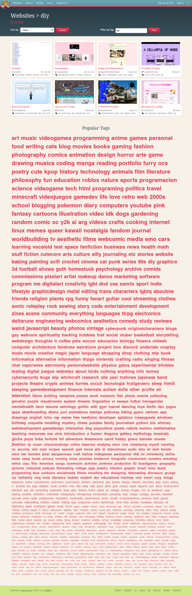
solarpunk (26, 553)
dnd (48, 113)
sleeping (20, 389)
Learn (50, 2)
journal (141, 230)
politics (135, 188)
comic (42, 222)
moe (43, 553)
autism (109, 389)
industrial (27, 557)
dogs (122, 213)
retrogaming (84, 494)
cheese (14, 567)
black (99, 560)
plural (29, 519)
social (112, 335)
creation (46, 523)
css (114, 283)
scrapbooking (23, 526)
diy (41, 74)
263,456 (91, 110)
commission (100, 553)
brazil (165, 519)
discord (130, 347)
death (161, 468)
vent (138, 477)
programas (157, 513)
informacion (64, 550)
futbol (135, 401)
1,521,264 (90, 72)
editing (89, 291)
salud (101, 506)
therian (134, 502)
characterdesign (56, 444)
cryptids (63, 536)
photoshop (102, 574)
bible (14, 519)
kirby (154, 516)
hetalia (128, 533)
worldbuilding (30, 239)
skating (16, 494)
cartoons (45, 213)
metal (73, 291)
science (36, 74)
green (77, 506)
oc (55, 222)
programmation (111, 547)
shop (127, 353)
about (81, 371)
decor (94, 547)
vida (81, 516)
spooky (44, 564)
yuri (63, 411)
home (16, 458)
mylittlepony (131, 540)
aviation (161, 526)
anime (119, 138)
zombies (43, 571)
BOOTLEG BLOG (20, 106)
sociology (128, 509)
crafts (116, 222)
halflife (176, 571)
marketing (126, 276)
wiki (94, 406)
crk (20, 547)
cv (13, 533)
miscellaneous (89, 571)
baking (19, 261)
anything (126, 371)
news (133, 246)
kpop (51, 171)
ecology (144, 494)
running (61, 458)
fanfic (151, 406)
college (115, 490)
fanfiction (91, 246)
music (147, 74)
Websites (17, 2)
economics (27, 513)
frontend (137, 567)
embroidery (120, 560)
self (13, 574)
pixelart (53, 276)
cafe (92, 486)
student (86, 477)
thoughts (43, 341)
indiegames (103, 454)
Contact (177, 590)
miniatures (146, 571)
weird (18, 327)
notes (29, 540)
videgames (100, 571)
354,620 (134, 72)
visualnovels (51, 401)
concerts (54, 536)
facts (104, 560)
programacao (18, 523)
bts (106, 472)
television (21, 395)
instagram (50, 553)
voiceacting (74, 536)
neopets (108, 567)
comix (116, 113)
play (92, 543)
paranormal (122, 454)
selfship (31, 543)
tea (28, 486)
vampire (144, 543)
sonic (18, 305)
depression (92, 530)
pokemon (69, 205)
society (115, 536)
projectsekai (117, 574)
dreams (84, 401)
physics (109, 365)
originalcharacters (146, 328)
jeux (171, 564)
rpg (70, 298)
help (125, 494)
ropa (75, 509)
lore (117, 347)
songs (60, 463)
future (108, 557)
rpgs (91, 468)
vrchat (115, 557)
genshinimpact (58, 533)
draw (66, 490)
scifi (55, 261)
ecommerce (72, 482)
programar (84, 502)
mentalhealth (31, 113)
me (36, 283)
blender (145, 438)
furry (149, 163)
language (90, 353)
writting (58, 516)
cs (161, 550)
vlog (37, 477)
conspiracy (128, 519)
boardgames (148, 463)
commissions (27, 276)
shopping (110, 353)
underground (128, 550)
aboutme (163, 291)
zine (88, 113)
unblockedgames (143, 557)
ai (74, 222)
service (105, 519)
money (152, 371)
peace (170, 571)
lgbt (92, 283)
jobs (110, 571)
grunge (170, 472)
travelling (95, 472)
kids (48, 543)
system (70, 401)
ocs (163, 163)
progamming (21, 472)
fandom (120, 230)
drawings (20, 417)
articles (15, 547)
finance (75, 389)
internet (159, 222)
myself (154, 444)
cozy (158, 477)
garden (172, 530)
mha (47, 560)
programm (128, 564)
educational (110, 477)
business (114, 246)
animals (122, 171)
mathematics (164, 428)
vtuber (126, 335)
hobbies (87, 335)
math (120, 74)
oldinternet (60, 553)
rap (56, 417)
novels (159, 438)
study (145, 320)
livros (166, 482)
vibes (102, 550)
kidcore (150, 519)
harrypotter (133, 530)
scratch (62, 486)
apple (143, 550)
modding (52, 422)
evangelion (25, 560)
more (34, 560)
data (141, 449)
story (83, 305)
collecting (158, 395)
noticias (167, 550)
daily (151, 547)
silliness (173, 567)
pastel (100, 490)
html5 (169, 383)
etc (132, 253)
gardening (144, 213)
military (135, 553)
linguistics (101, 401)
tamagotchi (142, 564)
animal (171, 547)
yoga (167, 490)
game (155, 154)
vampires (67, 395)
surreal (132, 526)
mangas (70, 513)
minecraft (24, 196)
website (164, 253)
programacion (158, 180)
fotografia (118, 458)
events (142, 395)
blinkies (166, 365)
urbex (103, 74)
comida (152, 268)
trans (105, 291)
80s (78, 486)
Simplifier (16, 68)
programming (91, 138)
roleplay (35, 305)
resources (36, 433)
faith (67, 571)
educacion (108, 341)
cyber (34, 498)
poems (82, 395)
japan (74, 353)
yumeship (115, 494)
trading (65, 502)
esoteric (64, 540)
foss (94, 536)
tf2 (135, 463)
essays (130, 74)
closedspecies (116, 533)
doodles (78, 547)
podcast (48, 468)
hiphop (87, 454)
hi (39, 509)
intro (48, 417)
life (104, 196)
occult (96, 383)
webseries (135, 523)
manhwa (127, 477)
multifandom (118, 564)
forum (68, 506)
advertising (170, 560)
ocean (37, 444)
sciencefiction (54, 526)
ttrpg (127, 313)
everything (81, 313)
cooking (136, 222)
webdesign (22, 341)
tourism (75, 519)
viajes (90, 557)
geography (167, 463)
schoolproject (22, 533)
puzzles (95, 422)
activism (90, 463)
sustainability (122, 526)
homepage (90, 516)
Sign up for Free (165, 2)
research (90, 377)
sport (142, 283)
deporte (142, 486)
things (168, 477)
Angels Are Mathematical (110, 68)
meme (66, 417)
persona (146, 498)
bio (153, 422)
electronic (98, 482)
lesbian (73, 477)
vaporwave (32, 365)
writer (37, 536)
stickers (85, 482)
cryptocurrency (57, 557)
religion (39, 298)
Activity (40, 2)
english (35, 417)
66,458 (177, 110)
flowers (143, 341)
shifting (14, 571)
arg (82, 222)
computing (42, 490)
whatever (157, 490)
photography (63, 74)
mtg (86, 543)
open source (26, 590)
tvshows (128, 377)
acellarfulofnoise (151, 71)
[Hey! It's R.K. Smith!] (74, 92)
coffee (64, 341)
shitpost (136, 547)
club (139, 571)
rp (29, 444)
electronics (148, 313)
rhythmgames (153, 550)
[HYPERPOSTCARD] (117, 92)
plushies (85, 458)
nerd (118, 502)
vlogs (172, 540)
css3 (27, 567)
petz (33, 530)
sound (102, 509)
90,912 (134, 110)
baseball (167, 494)
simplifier (17, 71)
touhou (145, 428)
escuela (16, 498)
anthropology (100, 523)
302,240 (48, 110)
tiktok (171, 506)
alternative (46, 359)
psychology (109, 268)
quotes (147, 533)
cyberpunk (115, 328)
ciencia (144, 567)
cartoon (151, 411)
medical (25, 509)
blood (19, 557)
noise (73, 458)
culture (82, 253)
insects (55, 502)
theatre (36, 383)
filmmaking (65, 468)
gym (103, 406)
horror (125, 154)
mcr (143, 490)
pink (159, 205)
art (59, 113)
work (94, 395)
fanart (97, 298)
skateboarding (34, 411)
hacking (69, 335)
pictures (18, 468)
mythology (142, 433)
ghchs (17, 438)
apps (16, 411)
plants (56, 298)
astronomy (55, 365)
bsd (94, 513)
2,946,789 (47, 72)
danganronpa (61, 454)
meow (88, 449)
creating (24, 536)
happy (134, 571)
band (162, 377)
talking (172, 533)
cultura (93, 509)
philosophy (27, 180)
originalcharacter (87, 553)
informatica (23, 359)
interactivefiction (67, 564)
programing (108, 188)
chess (82, 422)
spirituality (49, 335)
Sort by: (14, 29)
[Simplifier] (31, 53)
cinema (89, 261)
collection (38, 494)
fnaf (100, 335)
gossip (77, 564)
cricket (21, 519)
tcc (54, 513)
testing (18, 371)
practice (152, 543)
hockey (167, 513)
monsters (84, 509)
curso (51, 530)
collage (80, 468)
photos (76, 327)
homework (42, 530)
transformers (41, 482)
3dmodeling (137, 472)
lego (73, 502)
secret (63, 574)
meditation (16, 553)
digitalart (52, 283)
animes (67, 383)
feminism (46, 463)
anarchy (46, 540)
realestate (56, 490)
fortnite (51, 438)
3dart (100, 536)
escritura (111, 543)
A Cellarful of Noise (150, 68)
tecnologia (114, 383)
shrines (150, 536)
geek (14, 550)
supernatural (92, 498)
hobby (120, 438)
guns (74, 543)
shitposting (17, 530)
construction (100, 494)
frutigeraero (138, 383)
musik (115, 567)
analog (173, 509)
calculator (157, 553)
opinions (163, 571)
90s (142, 261)
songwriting (125, 553)
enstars (117, 523)
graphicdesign (48, 291)
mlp (155, 353)
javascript (37, 327)
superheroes (103, 540)
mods (84, 533)
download (126, 574)
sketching (139, 509)
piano (133, 438)
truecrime (117, 509)
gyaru (138, 411)
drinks (18, 574)
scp (132, 557)
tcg (106, 571)
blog (65, 146)
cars (164, 239)
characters (125, 291)
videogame (49, 188)
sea (133, 574)
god (108, 482)
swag (26, 458)
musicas (21, 540)
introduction (74, 433)
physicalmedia (107, 113)
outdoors (48, 472)
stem (67, 560)
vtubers (82, 490)
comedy (128, 320)
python (142, 422)
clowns (123, 486)
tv (52, 239)
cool (126, 298)
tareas (138, 574)
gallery (126, 433)
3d (14, 268)
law (23, 454)
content (119, 543)
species (144, 547)
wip (55, 377)
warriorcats (107, 502)
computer (21, 347)
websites (65, 371)
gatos (123, 365)
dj (149, 490)
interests (92, 389)
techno (127, 506)
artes (26, 498)
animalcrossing (54, 564)
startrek (55, 547)
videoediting (31, 502)
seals (157, 540)
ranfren (93, 574)
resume (51, 406)
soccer (89, 341)
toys (141, 406)
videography (67, 494)
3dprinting (18, 506)
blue (36, 472)
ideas (148, 509)
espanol (31, 564)
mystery (68, 422)
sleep (157, 383)
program (22, 283)
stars (15, 454)
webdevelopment (26, 428)
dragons (111, 433)
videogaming (58, 523)
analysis (37, 519)
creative (45, 353)
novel (53, 486)
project (105, 347)
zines (133, 113)
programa (87, 523)
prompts (46, 574)
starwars (17, 490)
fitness (167, 359)
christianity (155, 454)
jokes (57, 574)
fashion (73, 74)
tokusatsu (70, 574)
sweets (81, 550)
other (135, 389)
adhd (69, 553)
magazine (111, 530)
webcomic (111, 239)
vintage (95, 327)
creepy (134, 494)
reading (106, 163)
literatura (59, 477)
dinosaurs (155, 472)
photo (130, 395)
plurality (26, 494)
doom (105, 498)
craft (76, 454)
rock (52, 305)
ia (107, 550)
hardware (146, 502)
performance (100, 543)
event (95, 502)
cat (103, 261)
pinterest (105, 463)
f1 (13, 486)
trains (91, 490)
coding (65, 163)
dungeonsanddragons (50, 567)
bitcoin (94, 506)
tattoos (158, 506)
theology (152, 526)
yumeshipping (80, 557)
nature (109, 180)
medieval (85, 519)
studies (20, 571)
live (140, 540)
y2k (146, 113)
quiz (56, 550)
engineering (49, 320)
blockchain (64, 547)
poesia (69, 530)
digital (33, 371)
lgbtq (146, 291)
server (67, 543)
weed (28, 506)
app (163, 411)
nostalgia (96, 230)
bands (131, 513)
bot (72, 547)
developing (60, 571)
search (51, 519)
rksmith (61, 110)
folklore (36, 540)
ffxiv (34, 463)
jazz (151, 486)
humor (96, 433)
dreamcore (93, 438)
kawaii (73, 230)
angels (123, 513)
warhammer (128, 567)
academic (85, 536)
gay (15, 335)
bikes (121, 547)
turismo (171, 523)
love (114, 196)
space (71, 246)
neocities (21, 550)
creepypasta (145, 417)
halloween (174, 516)
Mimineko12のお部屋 (151, 106)
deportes (88, 444)
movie (30, 353)
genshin (19, 401)
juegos (47, 371)
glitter (157, 547)
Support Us (61, 2)
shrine (170, 454)
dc (166, 502)
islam (146, 560)
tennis (125, 523)
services (156, 494)
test (58, 246)
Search (29, 2)
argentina (155, 571)
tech (71, 188)
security (23, 449)
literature (158, 171)
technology (19, 74)
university (137, 533)
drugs (69, 533)
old (32, 490)
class (35, 557)
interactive (74, 428)
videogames (20, 113)
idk (110, 213)
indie (153, 74)
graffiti (26, 530)
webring (117, 571)
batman (80, 543)
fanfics (175, 536)
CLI (135, 590)
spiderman (57, 543)
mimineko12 (148, 110)
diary (91, 205)
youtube (141, 205)
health (148, 246)
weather (85, 506)
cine (125, 444)
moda (17, 353)
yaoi (114, 377)
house (72, 560)
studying (103, 444)
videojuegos (55, 196)
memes (36, 230)
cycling (15, 536)
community (54, 313)
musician (124, 571)
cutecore (50, 253)
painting (38, 261)
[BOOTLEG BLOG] (31, 92)
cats (51, 146)
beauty (59, 327)
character (148, 540)
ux (13, 543)
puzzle (33, 401)
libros (37, 395)
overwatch (92, 560)
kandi (60, 506)
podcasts (80, 513)
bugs (45, 377)
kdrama (164, 509)
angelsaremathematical (109, 71)
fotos (53, 560)
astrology (68, 406)
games (138, 138)
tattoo (77, 533)
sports (129, 180)
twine (159, 486)
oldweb (127, 113)
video (96, 213)
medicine (89, 417)
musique (166, 553)
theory (114, 540)
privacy (48, 458)
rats (13, 526)
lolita (85, 486)
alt (149, 449)
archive (133, 268)
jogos (171, 406)
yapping (77, 523)
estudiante (102, 526)
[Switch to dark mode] (189, 3)
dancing (129, 406)
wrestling (170, 458)
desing (128, 560)
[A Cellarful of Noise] (160, 53)
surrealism (148, 506)
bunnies (34, 454)
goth (61, 268)
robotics (116, 468)
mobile (107, 536)
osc (50, 433)
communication (92, 550)
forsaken (47, 547)
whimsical (60, 560)
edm (89, 513)
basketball (144, 335)
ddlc (39, 574)
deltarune (23, 320)
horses (125, 490)
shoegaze (162, 543)
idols (127, 557)
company (27, 547)
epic (120, 506)
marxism (111, 560)
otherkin (73, 516)
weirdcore (86, 347)
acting (174, 482)
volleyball (33, 468)
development (154, 305)
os (28, 550)
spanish (68, 449)
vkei (35, 449)
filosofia (175, 553)
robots (132, 428)
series (129, 261)
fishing (15, 516)
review (127, 543)
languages (108, 313)
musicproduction (163, 536)
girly (73, 490)
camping (87, 547)
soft (13, 540)
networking (80, 530)
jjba (31, 536)
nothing (108, 371)
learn (147, 516)
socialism (136, 506)
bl (103, 449)
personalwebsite (84, 365)
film (140, 171)
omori (148, 477)
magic (61, 353)
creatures (92, 564)
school (21, 205)
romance (107, 395)
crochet (70, 261)
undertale (149, 347)
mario (132, 486)
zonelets (154, 458)
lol (143, 454)
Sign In (180, 2)
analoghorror (102, 533)
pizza (28, 438)
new (102, 557)
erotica (124, 536)
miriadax (109, 564)
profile (148, 389)
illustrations (21, 543)
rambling (84, 564)
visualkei (15, 564)
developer (107, 417)
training (116, 553)
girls (115, 486)
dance (105, 276)
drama (45, 509)
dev (96, 477)
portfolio (130, 163)
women (42, 526)
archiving (86, 574)
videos (98, 222)
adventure (74, 438)
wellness (142, 526)
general (66, 526)
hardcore (110, 516)
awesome (17, 482)
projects (28, 74)
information (69, 359)
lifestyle (21, 291)
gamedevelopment (48, 389)
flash (156, 498)
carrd (108, 438)
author (61, 513)
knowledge (116, 519)
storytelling (167, 335)
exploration (23, 564)
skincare (159, 502)
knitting (50, 395)
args (34, 486)
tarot (40, 406)
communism (137, 458)
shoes (119, 516)
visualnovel (112, 513)
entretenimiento (88, 567)
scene (33, 313)
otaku (74, 526)
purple (176, 513)
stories (145, 253)
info (140, 371)
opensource (56, 509)
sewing (67, 305)
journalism (125, 422)
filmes (81, 472)
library (35, 526)
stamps (96, 411)
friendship (140, 519)
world (37, 513)
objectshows (116, 449)
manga (80, 74)
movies (82, 146)
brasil (141, 468)
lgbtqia (51, 506)
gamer (164, 498)
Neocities (14, 590)
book (166, 353)
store (108, 486)
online (75, 444)
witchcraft (70, 377)
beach (84, 560)
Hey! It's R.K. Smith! (65, 106)
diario (37, 571)
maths (28, 482)
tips (72, 571)
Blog (142, 590)
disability (15, 560)
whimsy (164, 422)
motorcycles (153, 567)
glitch (164, 533)
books (101, 146)
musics (74, 550)
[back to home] (5, 4)
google (154, 557)
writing (35, 146)
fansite (166, 449)
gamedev (86, 196)
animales (17, 502)
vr (113, 401)
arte (141, 154)
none (151, 468)
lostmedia (42, 550)
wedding (96, 519)
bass (133, 560)
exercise (140, 560)
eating (59, 519)
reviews (163, 320)
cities (35, 574)
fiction (31, 253)
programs (135, 543)
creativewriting (116, 550)
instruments (154, 560)
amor (116, 444)
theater (126, 482)
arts (67, 253)
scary (158, 519)
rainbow (21, 567)
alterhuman (44, 533)
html (84, 188)
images (135, 490)
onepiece (133, 536)
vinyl (138, 550)
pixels (119, 428)
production (122, 463)
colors (50, 516)
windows (164, 417)
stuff (17, 253)
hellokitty (25, 477)
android (20, 486)
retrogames (90, 526)
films (89, 239)
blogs (171, 328)
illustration (73, 213)
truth (93, 540)
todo (109, 553)
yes (165, 506)
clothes (167, 298)
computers (113, 205)
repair (166, 564)
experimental (143, 365)
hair (110, 523)
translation (62, 498)
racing (67, 519)
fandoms (66, 347)
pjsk (79, 449)
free (76, 417)
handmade (37, 547)
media (135, 239)
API (149, 590)
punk (158, 74)
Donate (128, 590)
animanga (47, 513)
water (152, 530)
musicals (161, 433)
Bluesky (48, 590)
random (22, 222)
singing (152, 359)
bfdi (136, 454)
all (158, 389)
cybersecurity (25, 377)
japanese (152, 113)
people (34, 509)
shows (46, 268)
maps (156, 509)
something (158, 564)
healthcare (37, 516)
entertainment (121, 305)
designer (166, 567)
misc (72, 486)
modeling (16, 513)
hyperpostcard (106, 110)
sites (58, 530)
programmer (46, 498)
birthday (19, 422)
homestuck (81, 268)
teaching (19, 433)
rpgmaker (74, 540)
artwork (102, 513)
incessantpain (61, 68)
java (109, 509)
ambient (162, 523)
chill (65, 516)
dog (88, 428)
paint (109, 574)
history (69, 171)
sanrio (127, 283)
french (121, 540)
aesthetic (69, 239)
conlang (41, 543)
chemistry (148, 482)
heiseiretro (162, 113)
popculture (103, 428)
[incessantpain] (74, 53)
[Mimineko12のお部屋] (160, 92)
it (55, 341)
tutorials (55, 540)
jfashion (19, 444)
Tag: (107, 29)
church (75, 553)
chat (16, 365)
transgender (152, 401)
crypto (51, 383)
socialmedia (66, 472)
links (39, 438)
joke (135, 564)
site (104, 377)
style (43, 449)
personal (87, 74)
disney (175, 550)
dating (150, 564)
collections (101, 564)
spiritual (38, 567)
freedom (146, 513)
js (44, 516)
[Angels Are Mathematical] (117, 53)
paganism (174, 557)
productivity (29, 571)
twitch (16, 463)
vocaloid (42, 246)
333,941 (177, 72)
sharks (116, 482)
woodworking (26, 574)
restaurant (25, 516)
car (14, 477)
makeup (87, 276)
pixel (46, 454)
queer (55, 230)
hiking (126, 411)
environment (171, 486)
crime (97, 557)
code (97, 305)
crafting (123, 359)
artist (70, 276)
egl (44, 519)
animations (78, 411)
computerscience (129, 498)
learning (21, 246)
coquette (35, 422)
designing (118, 472)
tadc (120, 567)
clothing (142, 353)
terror (68, 523)
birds (93, 371)
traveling (167, 444)
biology (127, 341)
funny (81, 298)
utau (26, 463)
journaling (115, 253)
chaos (50, 550)
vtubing (41, 560)
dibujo (163, 547)
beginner (51, 571)
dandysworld (173, 543)
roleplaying (138, 444)
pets (76, 341)
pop (26, 490)
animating (69, 557)
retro (128, 196)
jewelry (102, 468)
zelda (78, 560)
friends (20, 298)
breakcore (101, 458)
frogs (111, 526)
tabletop (67, 509)
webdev (43, 486)
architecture (44, 347)
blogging (43, 205)
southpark (39, 506)
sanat (101, 547)
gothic (83, 406)
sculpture (162, 516)
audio (132, 449)
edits (52, 574)
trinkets (44, 502)
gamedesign (53, 428)
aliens (53, 411)
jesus (100, 486)
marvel (114, 406)
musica (44, 163)
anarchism (57, 482)
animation (82, 154)
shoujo (33, 550)
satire (142, 553)
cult (80, 567)
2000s (169, 113)
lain (161, 406)
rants (169, 526)
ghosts (45, 536)
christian (31, 523)
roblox (90, 180)
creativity (75, 283)
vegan (38, 564)
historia (136, 482)
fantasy (21, 213)
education (48, 74)
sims (13, 557)
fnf (61, 438)
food (18, 146)
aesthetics (105, 320)
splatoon (125, 417)
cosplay (168, 347)
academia (138, 516)
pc (107, 490)
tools (46, 477)
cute (36, 171)
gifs (97, 449)
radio (138, 359)
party (121, 557)
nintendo (105, 359)
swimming (111, 506)
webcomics (78, 320)
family (109, 422)
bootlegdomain (20, 110)
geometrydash (72, 567)
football (28, 268)
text (38, 523)
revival (148, 553)
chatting (15, 509)
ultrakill (128, 547)
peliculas (111, 411)
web (142, 196)
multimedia (76, 498)
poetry (20, 171)
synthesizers (44, 557)
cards (142, 536)
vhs (138, 513)
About (118, 590)
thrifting (100, 516)
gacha (102, 530)
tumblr (114, 498)
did (63, 530)
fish (120, 395)
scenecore (74, 463)
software (149, 276)
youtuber (35, 553)
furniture (156, 533)
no (14, 449)
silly (96, 253)
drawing (22, 163)
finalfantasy (100, 567)
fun (47, 180)
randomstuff (164, 557)
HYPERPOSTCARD (108, 106)
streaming (145, 298)
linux (44, 113)
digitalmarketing (149, 523)
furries (81, 383)
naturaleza (78, 571)
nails (80, 526)
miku (126, 502)
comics (57, 154)
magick (62, 567)
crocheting (162, 530)
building (33, 533)
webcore (29, 335)
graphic (130, 468)
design (106, 154)
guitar (113, 298)
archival (78, 574)
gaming (122, 146)
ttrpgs (88, 359)
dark (155, 449)
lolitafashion (112, 74)
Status (157, 590)
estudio (165, 540)
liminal (91, 533)
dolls (123, 389)
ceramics (144, 530)
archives (85, 540)
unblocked (52, 494)
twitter (162, 560)
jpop (158, 482)
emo (150, 239)
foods (36, 458)
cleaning (128, 516)
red (160, 567)
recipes (54, 449)
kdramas (122, 530)
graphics (167, 261)
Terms (166, 590)
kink (32, 567)
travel (154, 188)
